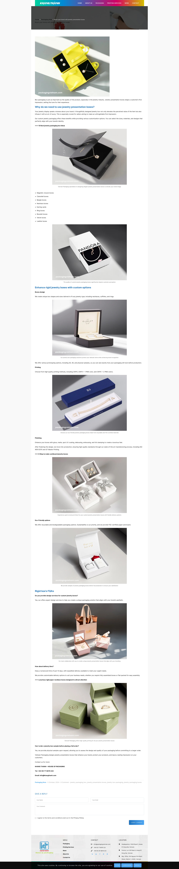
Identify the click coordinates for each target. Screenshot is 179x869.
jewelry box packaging (115, 782)
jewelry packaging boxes (133, 782)
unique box (46, 296)
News (64, 850)
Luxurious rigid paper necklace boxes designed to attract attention (62, 680)
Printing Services (68, 847)
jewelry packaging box (78, 782)
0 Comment (65, 782)
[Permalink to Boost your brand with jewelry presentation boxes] (72, 67)
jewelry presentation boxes (96, 782)
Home (37, 19)
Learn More (127, 865)
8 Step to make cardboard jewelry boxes (53, 454)
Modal (137, 865)
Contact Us (66, 857)
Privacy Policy (79, 818)
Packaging (66, 843)
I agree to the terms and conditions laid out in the (60, 818)
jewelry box (96, 111)
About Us (66, 854)
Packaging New (46, 19)
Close (117, 865)
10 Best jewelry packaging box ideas (51, 126)
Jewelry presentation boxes (114, 100)
